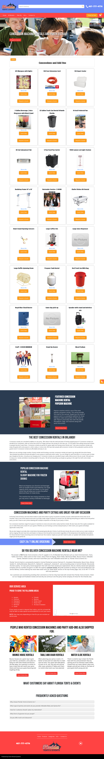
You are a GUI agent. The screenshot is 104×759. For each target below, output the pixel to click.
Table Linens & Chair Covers (32, 557)
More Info (24, 90)
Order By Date (92, 15)
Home (4, 15)
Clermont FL (61, 562)
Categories (51, 736)
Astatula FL (55, 564)
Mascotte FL (31, 564)
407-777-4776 (90, 569)
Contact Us (32, 15)
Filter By (19, 15)
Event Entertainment (81, 555)
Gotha (19, 564)
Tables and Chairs (17, 557)
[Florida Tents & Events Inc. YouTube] (80, 743)
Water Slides (61, 557)
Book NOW (53, 569)
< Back (13, 59)
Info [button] (24, 15)
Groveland (69, 562)
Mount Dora (85, 562)
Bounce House (81, 557)
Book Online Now (61, 428)
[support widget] (99, 755)
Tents (90, 555)
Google (19, 577)
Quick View (24, 94)
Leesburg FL (47, 564)
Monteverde (77, 562)
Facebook (28, 577)
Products (44, 736)
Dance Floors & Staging (49, 557)
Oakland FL (39, 564)
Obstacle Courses (27, 558)
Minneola (24, 564)
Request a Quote (15, 40)
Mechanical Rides (70, 557)
